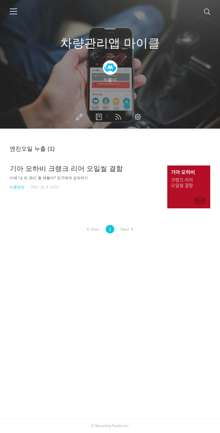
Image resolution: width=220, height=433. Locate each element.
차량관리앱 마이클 (110, 43)
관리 (139, 117)
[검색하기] (207, 11)
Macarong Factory (109, 426)
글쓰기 (80, 117)
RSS (119, 117)
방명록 (100, 117)
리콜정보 (17, 187)
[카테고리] (13, 11)
